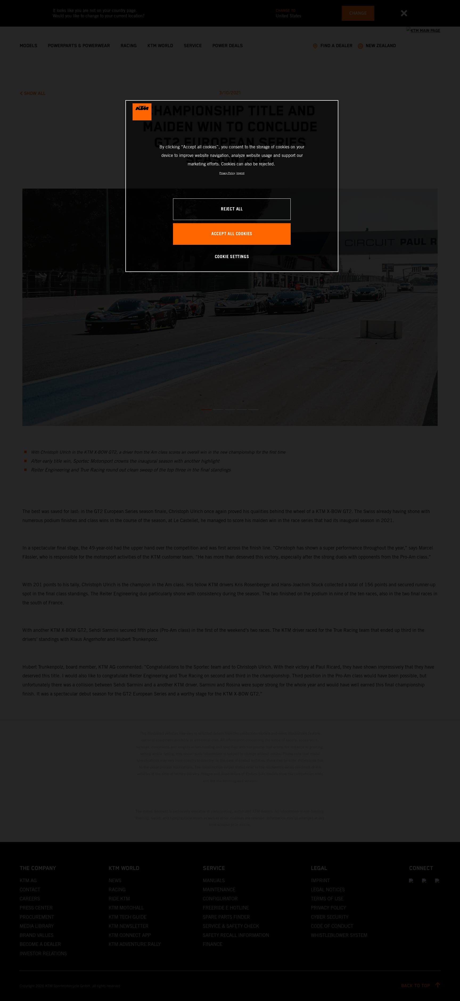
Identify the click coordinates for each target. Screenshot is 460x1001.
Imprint (240, 173)
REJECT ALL (232, 209)
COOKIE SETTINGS (232, 257)
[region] (231, 186)
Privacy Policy (227, 173)
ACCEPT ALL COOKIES (231, 234)
